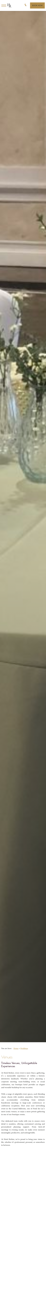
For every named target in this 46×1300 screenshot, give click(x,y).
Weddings (23, 1190)
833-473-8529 (26, 5)
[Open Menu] (3, 5)
